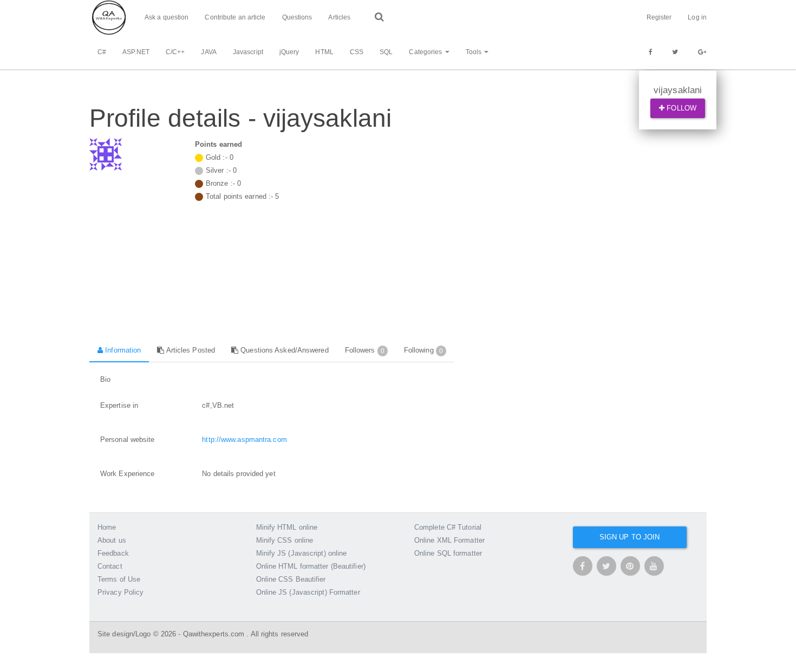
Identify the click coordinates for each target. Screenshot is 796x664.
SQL (386, 52)
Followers (364, 350)
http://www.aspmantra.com (244, 439)
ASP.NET (135, 52)
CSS (356, 52)
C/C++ (175, 52)
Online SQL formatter (448, 553)
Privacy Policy (120, 592)
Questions (297, 17)
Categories (426, 52)
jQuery (289, 52)
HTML (324, 52)
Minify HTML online (287, 527)
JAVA (208, 52)
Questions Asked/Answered (283, 350)
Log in (697, 17)
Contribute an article (235, 17)
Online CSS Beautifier (291, 579)
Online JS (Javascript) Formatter (308, 592)
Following (423, 350)
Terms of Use (118, 579)
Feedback (113, 553)
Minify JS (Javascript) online (301, 553)
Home (106, 527)
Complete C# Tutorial (447, 527)
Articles (339, 17)
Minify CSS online (285, 540)
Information (122, 350)
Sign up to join (629, 537)
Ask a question (166, 17)
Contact (109, 566)
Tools (475, 52)
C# (101, 52)
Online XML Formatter (449, 540)
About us (111, 540)
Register (659, 17)
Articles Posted (189, 350)
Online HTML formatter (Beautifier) (311, 566)
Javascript (248, 52)
